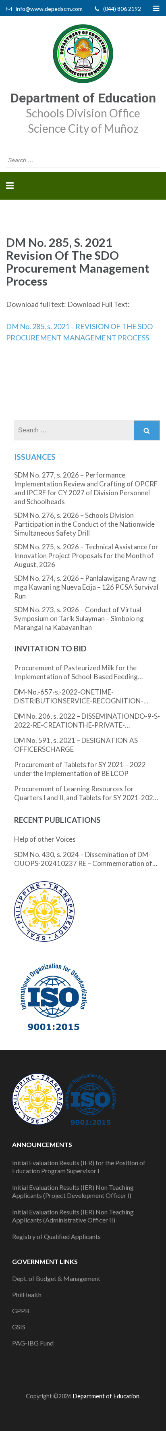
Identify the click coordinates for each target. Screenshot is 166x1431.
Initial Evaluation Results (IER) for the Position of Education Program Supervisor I (78, 1166)
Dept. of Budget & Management (56, 1278)
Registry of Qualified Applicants (56, 1236)
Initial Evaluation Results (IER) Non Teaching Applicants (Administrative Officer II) (73, 1216)
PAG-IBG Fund (33, 1343)
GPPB (20, 1310)
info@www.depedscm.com (49, 8)
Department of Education (83, 98)
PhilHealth (27, 1294)
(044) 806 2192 (122, 8)
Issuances (35, 456)
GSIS (18, 1327)
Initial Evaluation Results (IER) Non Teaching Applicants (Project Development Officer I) (73, 1191)
